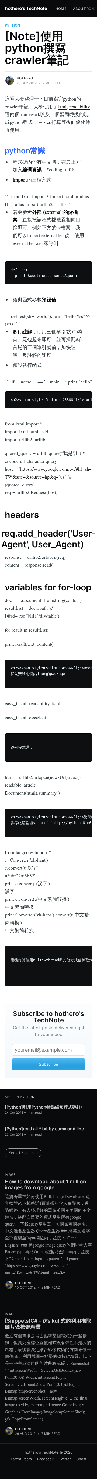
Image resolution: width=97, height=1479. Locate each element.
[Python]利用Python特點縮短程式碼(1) (43, 1107)
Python (12, 25)
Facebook (45, 1459)
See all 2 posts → (23, 1153)
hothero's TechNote (26, 8)
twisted (44, 122)
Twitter (65, 1459)
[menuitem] (61, 9)
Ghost (81, 1459)
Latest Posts (21, 1459)
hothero (25, 78)
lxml (62, 106)
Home (61, 9)
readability (79, 106)
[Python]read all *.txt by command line (44, 1128)
